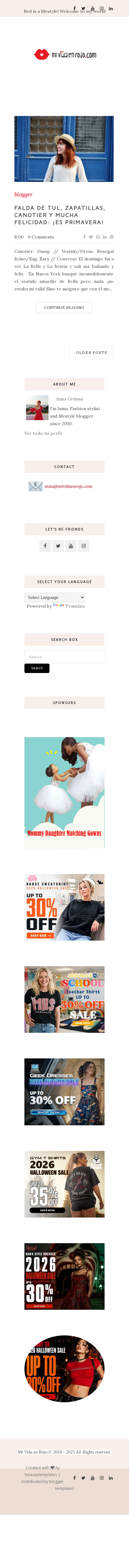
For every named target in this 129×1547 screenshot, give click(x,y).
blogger (23, 194)
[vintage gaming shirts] (64, 1308)
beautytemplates (41, 1474)
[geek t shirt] (64, 1124)
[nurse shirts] (64, 939)
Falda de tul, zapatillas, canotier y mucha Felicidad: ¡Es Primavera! (60, 215)
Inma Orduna (69, 399)
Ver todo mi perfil (43, 433)
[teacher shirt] (64, 1031)
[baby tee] (64, 1401)
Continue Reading (64, 307)
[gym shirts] (64, 1216)
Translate (75, 606)
